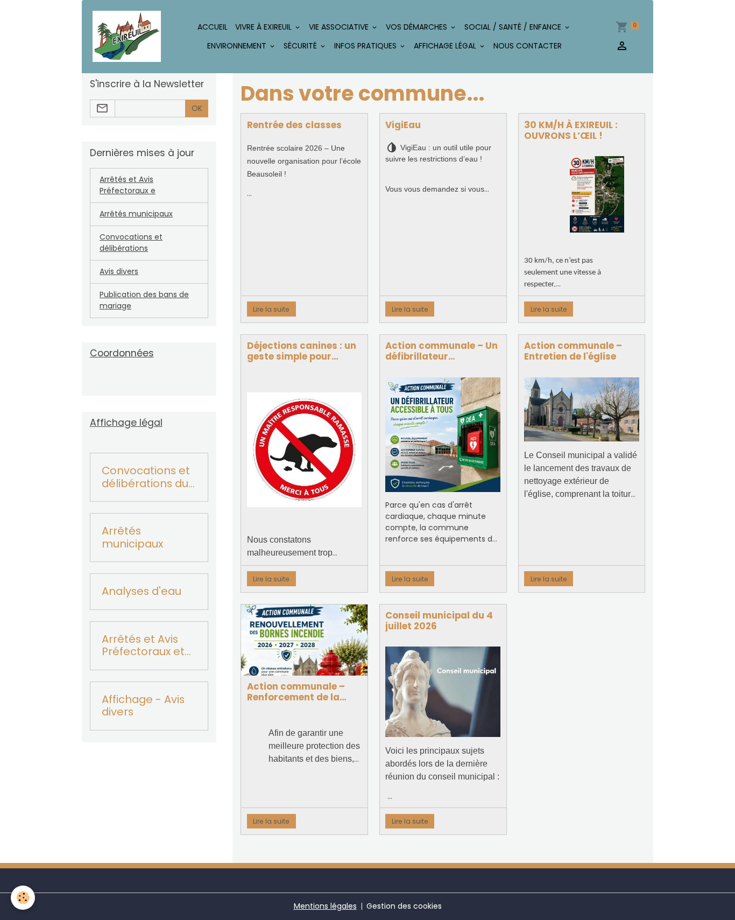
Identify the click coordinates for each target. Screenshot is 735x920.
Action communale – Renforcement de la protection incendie (296, 692)
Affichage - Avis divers (143, 706)
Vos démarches (417, 27)
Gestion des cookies (404, 906)
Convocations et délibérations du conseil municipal (148, 477)
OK (197, 108)
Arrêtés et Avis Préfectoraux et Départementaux (148, 645)
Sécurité (301, 45)
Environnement (237, 45)
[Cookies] (23, 898)
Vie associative (340, 27)
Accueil (212, 27)
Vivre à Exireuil (264, 27)
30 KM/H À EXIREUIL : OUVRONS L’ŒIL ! (571, 130)
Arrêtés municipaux (136, 213)
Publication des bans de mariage (144, 300)
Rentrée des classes (294, 125)
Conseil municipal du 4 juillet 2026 (439, 620)
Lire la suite (271, 309)
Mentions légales (325, 906)
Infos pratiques (366, 45)
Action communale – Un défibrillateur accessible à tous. (441, 351)
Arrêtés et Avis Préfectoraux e (128, 185)
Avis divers (119, 271)
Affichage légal (446, 45)
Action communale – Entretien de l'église (573, 351)
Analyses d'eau (141, 591)
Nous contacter (527, 45)
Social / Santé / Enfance (513, 27)
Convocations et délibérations (131, 242)
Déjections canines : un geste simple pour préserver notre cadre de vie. (301, 351)
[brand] (127, 36)
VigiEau (403, 125)
